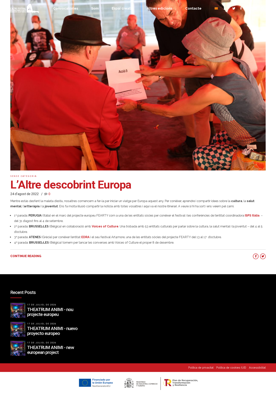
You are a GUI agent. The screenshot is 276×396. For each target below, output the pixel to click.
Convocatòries (65, 8)
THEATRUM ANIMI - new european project (50, 350)
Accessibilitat (257, 367)
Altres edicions (159, 8)
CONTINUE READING (25, 256)
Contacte (193, 8)
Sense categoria (23, 176)
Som (95, 8)
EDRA (85, 237)
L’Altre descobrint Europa (70, 184)
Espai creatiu (123, 8)
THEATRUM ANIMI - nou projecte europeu (50, 312)
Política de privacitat (200, 367)
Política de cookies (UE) (231, 367)
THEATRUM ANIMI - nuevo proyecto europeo (52, 331)
